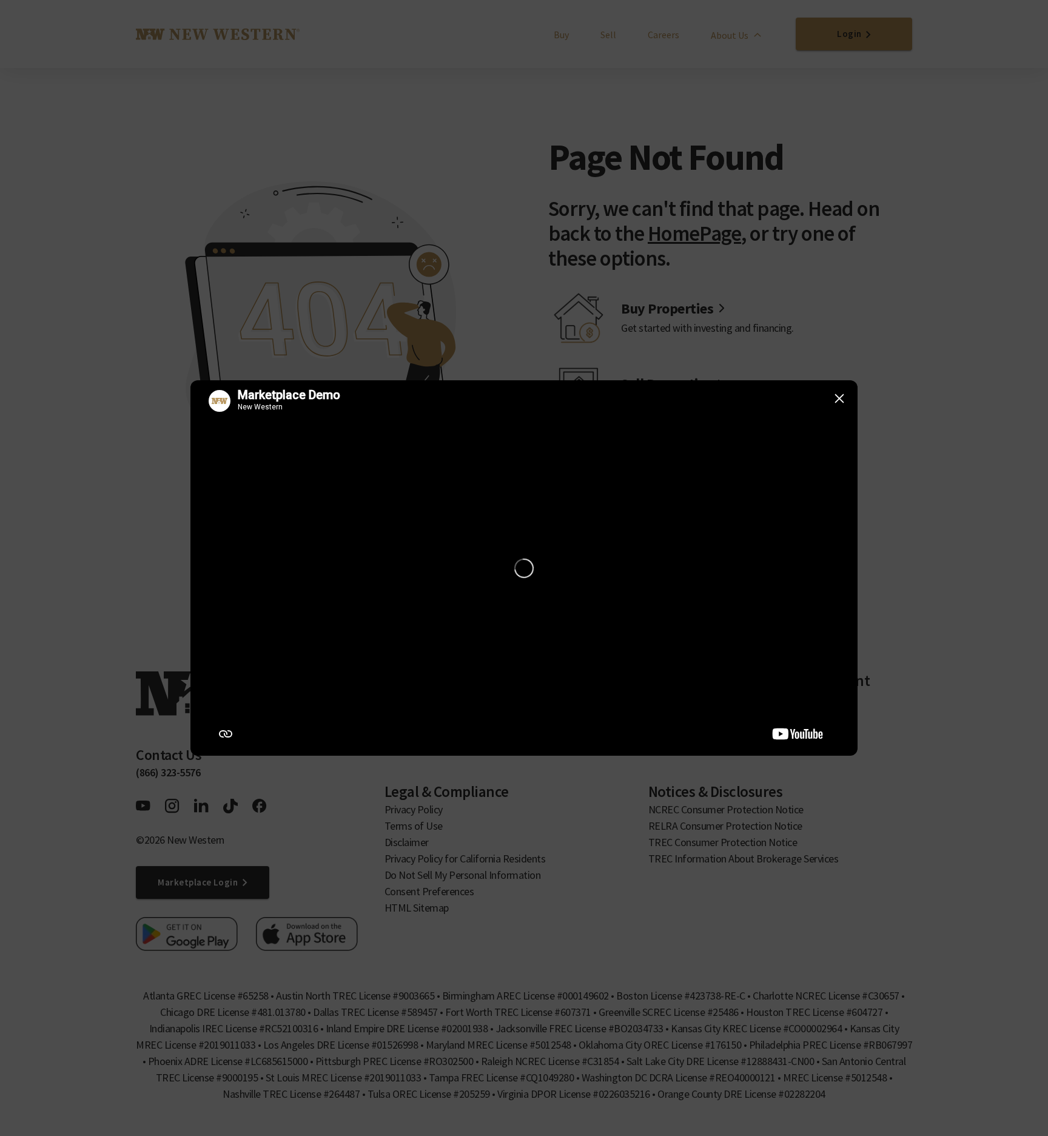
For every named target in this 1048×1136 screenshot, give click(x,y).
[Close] (839, 398)
